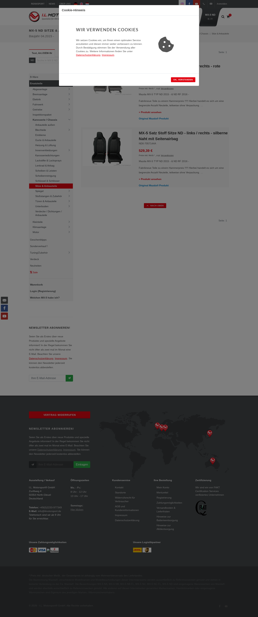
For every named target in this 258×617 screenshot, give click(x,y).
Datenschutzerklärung (88, 55)
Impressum (108, 55)
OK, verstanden (183, 80)
